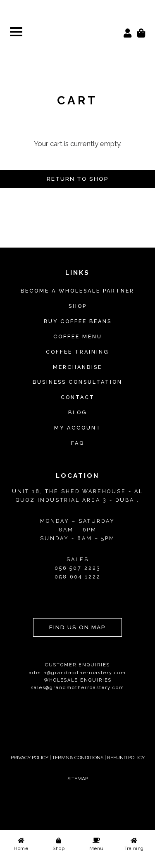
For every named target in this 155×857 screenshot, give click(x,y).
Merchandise (77, 367)
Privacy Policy (29, 757)
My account (77, 428)
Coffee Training (77, 352)
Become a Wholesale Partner (77, 291)
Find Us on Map (77, 627)
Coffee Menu (77, 336)
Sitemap (77, 778)
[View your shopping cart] (141, 32)
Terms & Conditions (77, 757)
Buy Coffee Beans (78, 321)
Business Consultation (77, 382)
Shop (78, 306)
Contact (78, 397)
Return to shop (78, 178)
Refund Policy (126, 757)
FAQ (77, 443)
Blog (77, 412)
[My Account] (127, 32)
